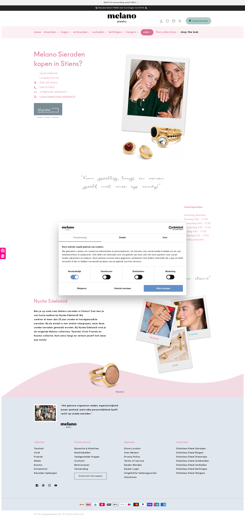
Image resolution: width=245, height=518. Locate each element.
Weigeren (81, 288)
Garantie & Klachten (86, 448)
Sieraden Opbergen (45, 473)
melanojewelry (50, 514)
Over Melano (131, 452)
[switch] (107, 277)
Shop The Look (189, 32)
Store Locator (132, 448)
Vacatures (130, 477)
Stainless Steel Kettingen (191, 469)
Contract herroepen (90, 476)
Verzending (81, 469)
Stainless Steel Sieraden (191, 448)
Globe (37, 461)
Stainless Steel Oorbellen (191, 465)
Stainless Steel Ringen (189, 452)
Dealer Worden (133, 465)
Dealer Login (131, 469)
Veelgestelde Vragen (87, 456)
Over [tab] (165, 237)
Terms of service (134, 461)
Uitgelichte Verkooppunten (140, 473)
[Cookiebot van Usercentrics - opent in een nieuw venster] (170, 228)
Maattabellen (82, 452)
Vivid (37, 452)
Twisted (38, 448)
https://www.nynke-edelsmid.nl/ (58, 96)
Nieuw (37, 32)
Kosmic (38, 465)
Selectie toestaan (122, 288)
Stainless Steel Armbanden (192, 461)
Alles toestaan (163, 288)
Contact (79, 461)
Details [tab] (122, 237)
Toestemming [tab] (80, 237)
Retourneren (81, 465)
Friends (38, 456)
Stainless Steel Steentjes (191, 456)
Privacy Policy (132, 456)
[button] (180, 21)
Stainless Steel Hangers (190, 473)
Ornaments (40, 469)
